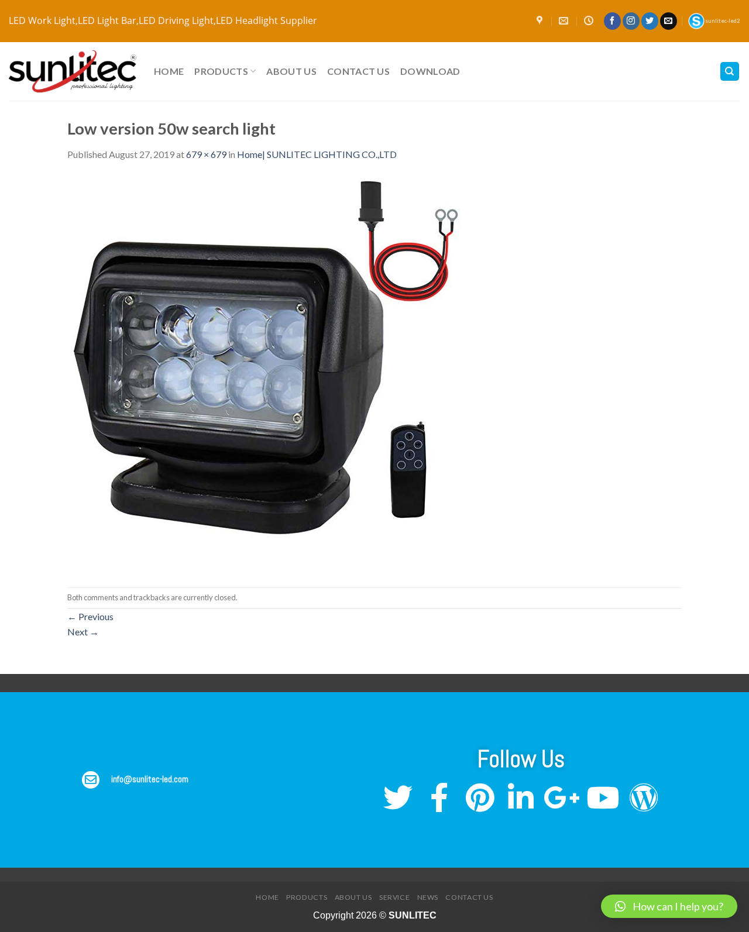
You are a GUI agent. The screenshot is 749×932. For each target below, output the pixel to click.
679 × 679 (206, 154)
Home (169, 71)
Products (221, 71)
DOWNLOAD (430, 71)
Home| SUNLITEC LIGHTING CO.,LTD (317, 154)
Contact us (358, 71)
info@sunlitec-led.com (149, 779)
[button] (669, 906)
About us (291, 71)
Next (83, 631)
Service (394, 897)
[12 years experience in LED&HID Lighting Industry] (72, 71)
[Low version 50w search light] (266, 373)
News (427, 897)
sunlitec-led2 (722, 21)
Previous (90, 616)
